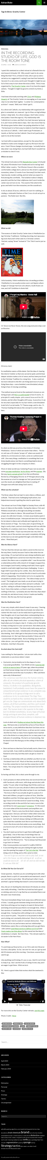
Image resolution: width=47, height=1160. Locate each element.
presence (30, 806)
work (19, 1148)
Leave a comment (20, 65)
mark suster (4, 1140)
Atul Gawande (28, 1129)
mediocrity (16, 1140)
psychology (34, 1140)
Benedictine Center (30, 162)
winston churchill (5, 1148)
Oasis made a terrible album (11, 931)
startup (33, 1142)
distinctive (34, 1135)
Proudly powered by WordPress (10, 1157)
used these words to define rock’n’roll (25, 928)
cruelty (24, 1135)
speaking (20, 1142)
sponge (27, 1142)
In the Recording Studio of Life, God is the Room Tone (21, 57)
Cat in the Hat (29, 1023)
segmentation (12, 1142)
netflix (25, 1139)
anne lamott (20, 1129)
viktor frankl (33, 1146)
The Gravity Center (18, 86)
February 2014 (6, 1069)
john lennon (26, 1137)
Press (3, 1091)
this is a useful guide (21, 395)
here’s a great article (14, 474)
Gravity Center (32, 1026)
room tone (21, 806)
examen (39, 471)
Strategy (4, 1095)
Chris (29, 96)
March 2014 (5, 1065)
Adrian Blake (6, 2)
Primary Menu (44, 2)
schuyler (17, 1028)
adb (2, 1129)
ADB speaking (7, 1129)
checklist (39, 1133)
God (22, 1026)
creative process (17, 1135)
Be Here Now (7, 1023)
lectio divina (25, 471)
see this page (39, 1010)
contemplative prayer (10, 1026)
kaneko (32, 1137)
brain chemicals (14, 1132)
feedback (42, 1135)
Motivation (5, 1083)
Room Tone (7, 1028)
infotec (14, 1137)
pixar (29, 1140)
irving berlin (19, 1137)
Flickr (14, 1016)
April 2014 (4, 1061)
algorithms (14, 1129)
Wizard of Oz (27, 1028)
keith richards (38, 1137)
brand (25, 1132)
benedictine (18, 1023)
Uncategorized (6, 1103)
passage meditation (12, 471)
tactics (16, 1145)
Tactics (3, 1099)
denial (28, 1135)
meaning (10, 1140)
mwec (21, 1140)
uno (28, 1146)
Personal (4, 49)
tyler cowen (24, 1146)
